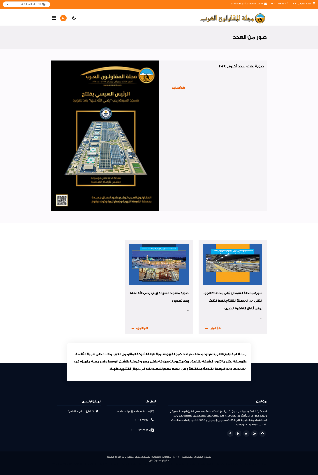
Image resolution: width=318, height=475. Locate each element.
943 (82, 464)
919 (209, 464)
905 (264, 464)
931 (147, 464)
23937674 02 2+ (140, 429)
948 (54, 464)
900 (157, 469)
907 (254, 464)
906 (259, 464)
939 (102, 464)
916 (223, 464)
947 (60, 464)
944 (76, 464)
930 (151, 464)
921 (200, 464)
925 (178, 464)
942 (87, 464)
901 (154, 469)
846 (168, 469)
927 (167, 464)
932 (141, 464)
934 (130, 464)
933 (135, 464)
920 (204, 464)
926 (173, 464)
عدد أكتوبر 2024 (302, 3)
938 (107, 464)
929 (156, 464)
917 (219, 464)
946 (65, 464)
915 (228, 464)
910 (250, 464)
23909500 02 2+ (278, 3)
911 (246, 464)
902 (150, 469)
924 (184, 464)
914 (233, 464)
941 (92, 464)
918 (214, 464)
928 (162, 464)
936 (119, 464)
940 (97, 464)
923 (189, 464)
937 (113, 464)
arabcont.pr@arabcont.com (247, 3)
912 (242, 464)
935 (124, 464)
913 (237, 464)
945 (71, 464)
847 (162, 469)
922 (194, 464)
